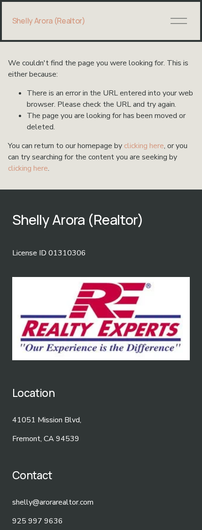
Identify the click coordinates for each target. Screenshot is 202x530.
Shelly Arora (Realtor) (48, 21)
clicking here (144, 146)
